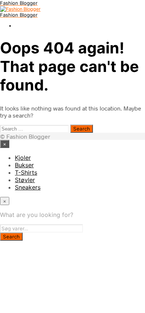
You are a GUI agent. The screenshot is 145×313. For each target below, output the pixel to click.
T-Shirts (26, 172)
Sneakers (28, 187)
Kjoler (23, 157)
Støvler (25, 180)
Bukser (24, 165)
